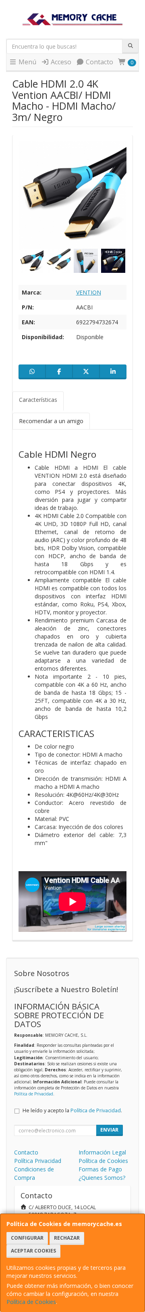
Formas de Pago (100, 1169)
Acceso (60, 61)
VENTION (88, 292)
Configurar (27, 1237)
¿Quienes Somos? (102, 1177)
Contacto (98, 61)
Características (38, 399)
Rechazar (67, 1237)
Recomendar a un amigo (51, 421)
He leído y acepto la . (72, 1110)
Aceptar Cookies (33, 1250)
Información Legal (102, 1152)
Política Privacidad (37, 1161)
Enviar (109, 1129)
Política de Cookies (31, 1302)
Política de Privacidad (33, 1094)
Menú (26, 61)
